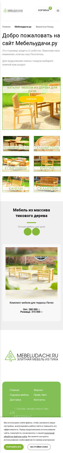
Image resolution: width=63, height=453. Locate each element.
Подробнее (31, 99)
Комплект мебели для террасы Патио (32, 302)
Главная (6, 27)
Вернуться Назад (44, 27)
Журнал (38, 390)
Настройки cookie (39, 447)
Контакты (39, 399)
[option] (31, 103)
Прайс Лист (40, 394)
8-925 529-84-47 (23, 416)
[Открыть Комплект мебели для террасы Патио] (31, 273)
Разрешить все (13, 447)
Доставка (15, 399)
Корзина (44, 9)
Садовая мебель (19, 394)
